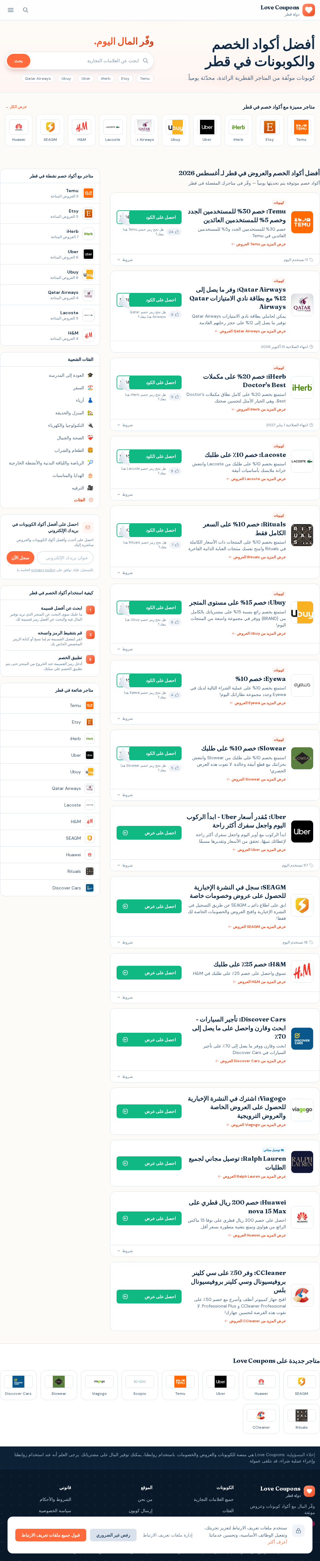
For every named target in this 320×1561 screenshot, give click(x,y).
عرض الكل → (16, 106)
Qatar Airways (38, 78)
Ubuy (66, 78)
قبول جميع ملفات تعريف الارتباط (51, 1535)
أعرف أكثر (277, 1542)
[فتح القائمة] (10, 10)
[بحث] (25, 10)
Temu (145, 78)
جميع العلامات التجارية (214, 1499)
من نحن (145, 1499)
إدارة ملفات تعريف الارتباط (167, 1535)
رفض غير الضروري (113, 1535)
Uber (86, 78)
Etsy (125, 78)
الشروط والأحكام (55, 1499)
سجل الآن (20, 557)
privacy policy (43, 570)
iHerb (106, 78)
